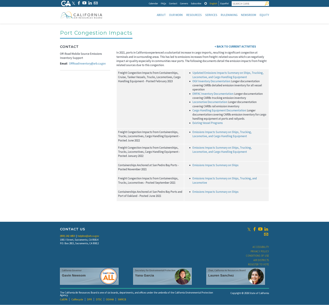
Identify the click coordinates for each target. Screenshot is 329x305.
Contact (173, 3)
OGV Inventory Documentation (211, 81)
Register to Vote (258, 264)
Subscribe (196, 3)
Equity (264, 15)
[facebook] (254, 229)
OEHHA (110, 299)
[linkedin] (266, 229)
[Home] (81, 15)
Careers (184, 3)
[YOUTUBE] (84, 3)
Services (211, 15)
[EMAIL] (96, 3)
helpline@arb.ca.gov (88, 236)
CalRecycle (77, 299)
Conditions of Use (257, 255)
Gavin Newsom (74, 275)
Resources (194, 15)
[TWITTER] (73, 3)
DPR (89, 299)
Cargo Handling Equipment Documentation (219, 110)
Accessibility (261, 247)
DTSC (99, 299)
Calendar (153, 3)
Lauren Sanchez (221, 275)
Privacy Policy (260, 251)
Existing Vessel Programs (207, 123)
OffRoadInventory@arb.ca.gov (87, 63)
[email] (266, 234)
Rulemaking (229, 15)
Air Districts (261, 260)
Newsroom (248, 15)
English (213, 3)
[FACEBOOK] (79, 3)
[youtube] (260, 229)
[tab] (205, 3)
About (161, 15)
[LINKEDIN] (90, 3)
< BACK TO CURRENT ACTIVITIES (235, 46)
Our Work (176, 15)
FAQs (163, 3)
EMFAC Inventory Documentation (212, 94)
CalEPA (63, 299)
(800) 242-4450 (67, 236)
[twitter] (249, 229)
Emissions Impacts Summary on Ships (215, 165)
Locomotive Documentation (209, 102)
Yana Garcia (144, 275)
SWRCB (122, 299)
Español (224, 3)
